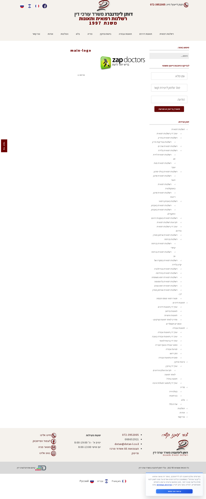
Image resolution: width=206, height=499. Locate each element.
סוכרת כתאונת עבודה (167, 357)
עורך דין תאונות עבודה (167, 332)
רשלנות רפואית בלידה (167, 150)
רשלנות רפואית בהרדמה (166, 273)
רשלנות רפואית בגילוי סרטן (165, 171)
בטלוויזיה (173, 391)
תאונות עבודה (179, 328)
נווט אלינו (45, 453)
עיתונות (99, 54)
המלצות (181, 408)
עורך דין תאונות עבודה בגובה (164, 336)
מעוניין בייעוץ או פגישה (169, 109)
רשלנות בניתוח (170, 239)
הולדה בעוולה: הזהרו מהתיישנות (79, 54)
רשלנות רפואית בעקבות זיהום (164, 218)
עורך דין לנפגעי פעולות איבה (164, 382)
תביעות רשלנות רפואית (167, 222)
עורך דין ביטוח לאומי (168, 340)
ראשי (108, 54)
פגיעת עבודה (171, 349)
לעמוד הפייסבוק (42, 441)
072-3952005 (130, 434)
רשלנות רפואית (178, 129)
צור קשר (181, 416)
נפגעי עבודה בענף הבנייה (166, 344)
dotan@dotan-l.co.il (127, 444)
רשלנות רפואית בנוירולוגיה (165, 268)
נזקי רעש (173, 353)
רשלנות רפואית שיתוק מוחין (165, 234)
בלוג (183, 399)
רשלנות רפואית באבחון (161, 205)
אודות (182, 412)
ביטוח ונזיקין (179, 361)
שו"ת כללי (173, 404)
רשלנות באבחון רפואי (168, 201)
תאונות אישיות (170, 315)
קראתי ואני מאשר (174, 491)
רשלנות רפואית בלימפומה (165, 281)
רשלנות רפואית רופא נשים (165, 285)
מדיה (182, 387)
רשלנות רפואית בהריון (167, 137)
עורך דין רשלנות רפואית (167, 133)
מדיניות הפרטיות (164, 484)
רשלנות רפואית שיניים (167, 146)
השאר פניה (44, 447)
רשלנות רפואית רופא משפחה (164, 277)
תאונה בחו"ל (171, 378)
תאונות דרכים (179, 302)
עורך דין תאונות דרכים (167, 306)
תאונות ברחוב (171, 311)
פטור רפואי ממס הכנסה (166, 298)
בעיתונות (173, 395)
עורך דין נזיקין (171, 366)
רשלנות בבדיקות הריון (161, 141)
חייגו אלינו (45, 435)
